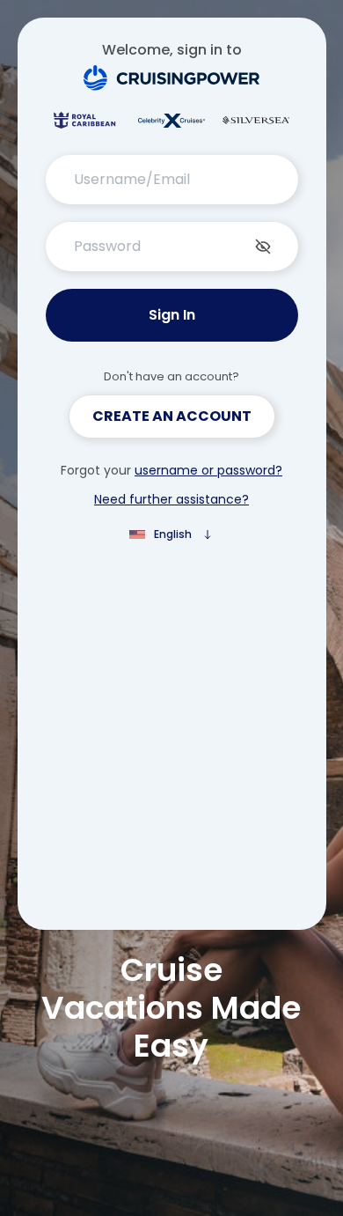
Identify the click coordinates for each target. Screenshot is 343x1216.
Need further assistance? (171, 499)
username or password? (208, 470)
